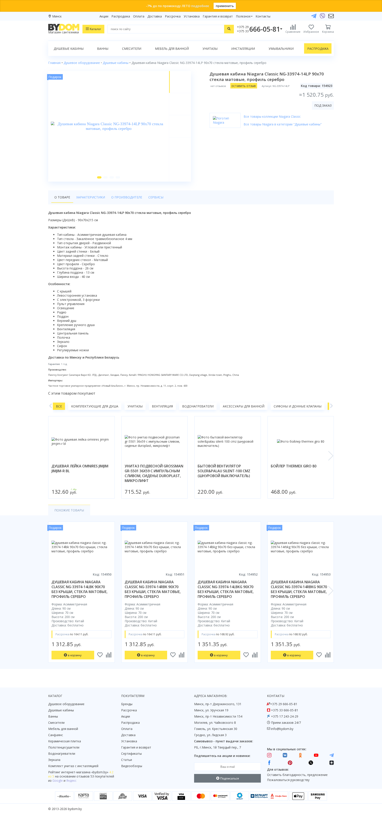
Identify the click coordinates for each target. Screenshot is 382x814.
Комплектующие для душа (94, 406)
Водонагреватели (198, 406)
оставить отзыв (243, 86)
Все (59, 406)
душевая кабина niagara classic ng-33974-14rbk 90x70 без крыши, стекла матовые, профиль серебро (153, 589)
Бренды (126, 704)
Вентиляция (162, 406)
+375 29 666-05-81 (283, 704)
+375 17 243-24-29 (284, 716)
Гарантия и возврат (218, 16)
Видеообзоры (131, 766)
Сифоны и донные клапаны (297, 406)
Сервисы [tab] (155, 197)
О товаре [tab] (62, 197)
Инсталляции (243, 48)
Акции (103, 16)
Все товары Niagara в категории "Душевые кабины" (283, 124)
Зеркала (54, 760)
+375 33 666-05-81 (284, 710)
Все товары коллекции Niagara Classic (272, 116)
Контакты (263, 16)
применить (225, 6)
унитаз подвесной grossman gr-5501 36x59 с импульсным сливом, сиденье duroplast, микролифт (154, 473)
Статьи (126, 760)
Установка (192, 16)
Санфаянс (55, 735)
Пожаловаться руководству (288, 780)
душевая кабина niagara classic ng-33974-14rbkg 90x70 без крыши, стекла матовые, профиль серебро (299, 589)
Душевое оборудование (66, 704)
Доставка (154, 16)
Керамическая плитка (64, 741)
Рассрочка (173, 16)
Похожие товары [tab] (69, 510)
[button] (99, 177)
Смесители (131, 48)
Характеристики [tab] (90, 197)
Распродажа (120, 16)
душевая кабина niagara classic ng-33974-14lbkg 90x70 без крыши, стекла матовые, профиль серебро (226, 589)
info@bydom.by (282, 729)
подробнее (200, 6)
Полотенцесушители (63, 747)
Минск (57, 16)
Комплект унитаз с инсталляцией (73, 766)
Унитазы (210, 48)
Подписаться (229, 778)
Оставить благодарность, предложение (297, 775)
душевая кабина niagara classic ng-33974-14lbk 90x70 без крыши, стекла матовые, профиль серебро (79, 589)
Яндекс (71, 780)
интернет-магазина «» (84, 772)
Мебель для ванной (172, 48)
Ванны (102, 48)
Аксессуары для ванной (243, 406)
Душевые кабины (69, 48)
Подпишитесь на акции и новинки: (222, 756)
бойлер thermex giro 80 (293, 466)
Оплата (138, 16)
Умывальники (281, 48)
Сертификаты (131, 753)
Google (57, 780)
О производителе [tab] (126, 197)
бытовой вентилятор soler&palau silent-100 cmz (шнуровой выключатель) (224, 471)
